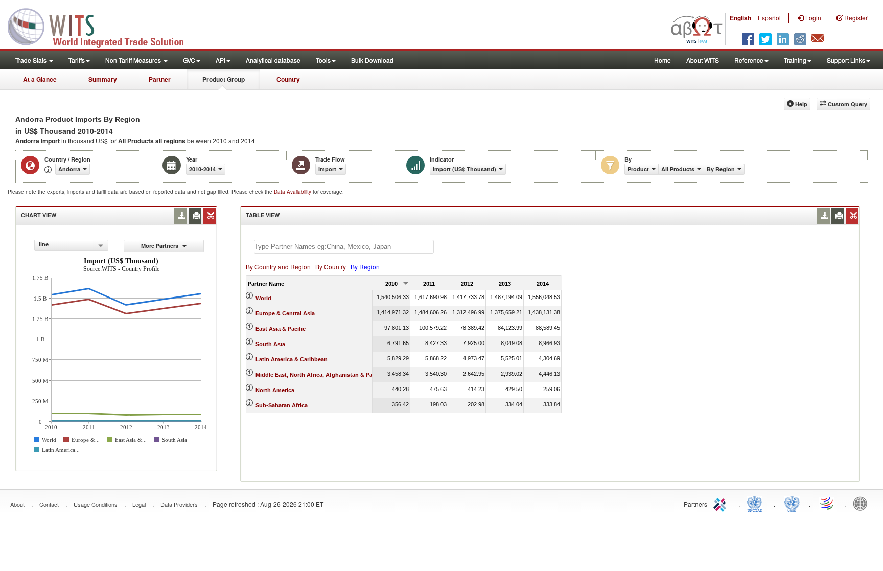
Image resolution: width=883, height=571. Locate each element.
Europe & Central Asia (285, 313)
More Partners (160, 245)
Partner (160, 79)
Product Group (223, 79)
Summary (102, 79)
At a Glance (40, 79)
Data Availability (293, 191)
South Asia (270, 344)
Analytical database (273, 60)
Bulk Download (372, 60)
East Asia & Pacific (280, 329)
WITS (102, 25)
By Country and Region (278, 266)
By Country (330, 266)
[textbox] (344, 247)
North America (274, 390)
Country (288, 79)
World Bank (862, 503)
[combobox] (71, 245)
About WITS (702, 60)
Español (769, 17)
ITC (721, 503)
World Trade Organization (827, 503)
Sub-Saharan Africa (281, 405)
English (740, 17)
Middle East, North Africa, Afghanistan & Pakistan (322, 375)
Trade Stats (31, 60)
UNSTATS (792, 503)
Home (662, 60)
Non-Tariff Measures (133, 60)
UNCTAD (757, 503)
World (263, 298)
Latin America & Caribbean (291, 359)
